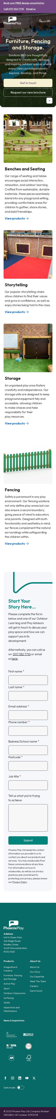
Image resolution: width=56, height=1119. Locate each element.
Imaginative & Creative (10, 969)
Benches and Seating (25, 168)
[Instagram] (12, 1078)
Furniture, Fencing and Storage (13, 977)
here (14, 658)
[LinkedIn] (20, 1078)
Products (9, 961)
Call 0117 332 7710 (14, 8)
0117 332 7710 (22, 654)
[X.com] (34, 1078)
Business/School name (22, 741)
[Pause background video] (49, 101)
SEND (7, 1002)
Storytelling (16, 284)
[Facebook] (5, 1078)
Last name (15, 687)
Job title (13, 776)
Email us (31, 8)
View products (15, 218)
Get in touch (28, 83)
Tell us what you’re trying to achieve (24, 798)
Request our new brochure (28, 92)
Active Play (9, 983)
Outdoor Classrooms (14, 993)
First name (15, 671)
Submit (28, 840)
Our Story (35, 971)
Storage (13, 378)
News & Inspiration (14, 1020)
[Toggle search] (40, 20)
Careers (34, 986)
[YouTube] (27, 1078)
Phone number (18, 722)
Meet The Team (38, 981)
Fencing (12, 489)
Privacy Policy (19, 882)
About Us (34, 967)
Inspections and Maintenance (12, 1009)
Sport (7, 988)
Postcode (14, 757)
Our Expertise (37, 976)
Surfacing (9, 997)
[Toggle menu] (48, 20)
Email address (17, 706)
